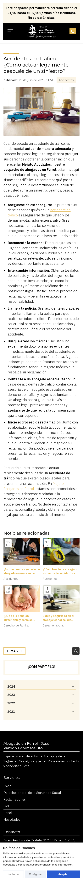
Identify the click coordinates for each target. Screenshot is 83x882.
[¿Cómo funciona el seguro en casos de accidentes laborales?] (61, 552)
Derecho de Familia (16, 625)
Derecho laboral (53, 625)
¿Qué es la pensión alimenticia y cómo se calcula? (18, 618)
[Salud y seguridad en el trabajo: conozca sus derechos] (61, 598)
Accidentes (66, 80)
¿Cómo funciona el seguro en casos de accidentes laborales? (60, 571)
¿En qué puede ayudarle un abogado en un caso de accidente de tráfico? (21, 571)
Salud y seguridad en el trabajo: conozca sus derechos (58, 618)
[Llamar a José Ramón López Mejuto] (72, 31)
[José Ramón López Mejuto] (41, 31)
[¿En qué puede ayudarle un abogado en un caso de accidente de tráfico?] (21, 552)
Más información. (62, 864)
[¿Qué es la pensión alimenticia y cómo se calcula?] (21, 598)
